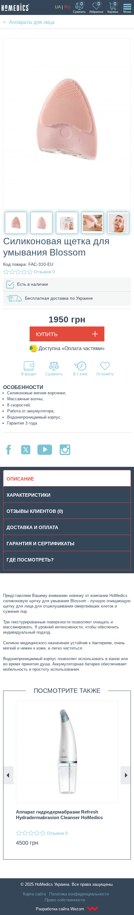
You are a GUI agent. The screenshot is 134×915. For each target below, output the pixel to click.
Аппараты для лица (32, 22)
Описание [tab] (20, 478)
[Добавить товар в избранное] (105, 368)
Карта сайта (34, 894)
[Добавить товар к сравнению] (53, 368)
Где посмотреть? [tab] (30, 559)
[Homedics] (15, 7)
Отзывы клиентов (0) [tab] (35, 511)
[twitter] (25, 450)
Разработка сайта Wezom (60, 909)
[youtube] (44, 450)
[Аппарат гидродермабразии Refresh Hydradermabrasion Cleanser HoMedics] (67, 751)
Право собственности (65, 900)
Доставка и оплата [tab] (32, 527)
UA (57, 6)
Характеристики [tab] (28, 495)
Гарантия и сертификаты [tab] (40, 543)
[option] (67, 775)
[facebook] (8, 450)
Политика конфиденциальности (79, 894)
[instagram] (65, 450)
